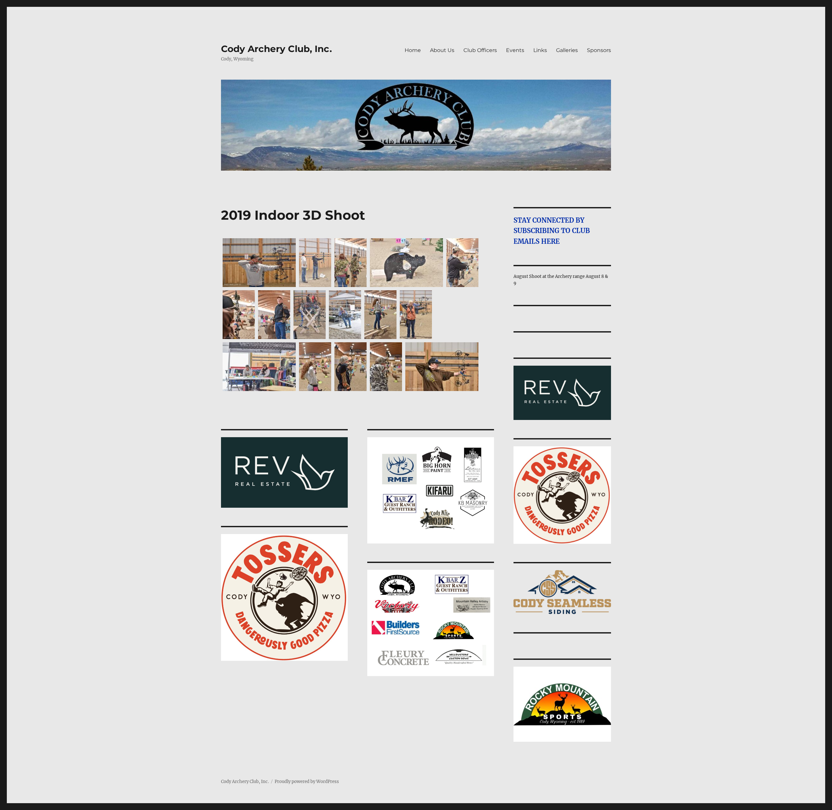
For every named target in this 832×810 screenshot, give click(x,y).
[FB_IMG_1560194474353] (386, 366)
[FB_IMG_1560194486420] (259, 366)
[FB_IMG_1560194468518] (259, 262)
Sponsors (599, 50)
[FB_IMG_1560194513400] (350, 262)
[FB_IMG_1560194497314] (345, 314)
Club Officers (480, 50)
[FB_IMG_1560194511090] (406, 262)
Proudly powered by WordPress (307, 781)
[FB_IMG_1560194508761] (462, 262)
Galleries (567, 50)
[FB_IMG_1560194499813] (309, 314)
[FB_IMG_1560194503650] (274, 314)
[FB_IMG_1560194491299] (380, 314)
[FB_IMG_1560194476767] (350, 366)
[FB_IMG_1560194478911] (315, 366)
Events (515, 50)
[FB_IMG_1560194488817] (416, 314)
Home (413, 50)
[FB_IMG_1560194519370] (315, 262)
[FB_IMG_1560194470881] (441, 366)
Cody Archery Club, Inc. (276, 48)
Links (540, 50)
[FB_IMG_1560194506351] (239, 314)
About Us (442, 50)
